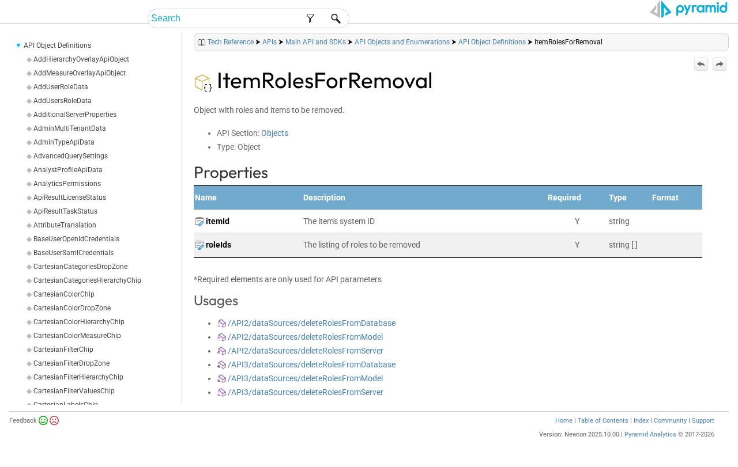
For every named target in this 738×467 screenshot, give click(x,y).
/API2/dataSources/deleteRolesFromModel (304, 336)
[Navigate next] (719, 64)
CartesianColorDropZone (72, 308)
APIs (269, 42)
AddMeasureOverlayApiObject (79, 73)
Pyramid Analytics (650, 434)
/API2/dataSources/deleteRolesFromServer (304, 350)
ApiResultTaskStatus (65, 211)
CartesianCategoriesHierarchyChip (87, 280)
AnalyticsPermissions (67, 184)
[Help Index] (727, 39)
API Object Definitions (57, 45)
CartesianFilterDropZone (71, 363)
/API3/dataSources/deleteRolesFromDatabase (311, 364)
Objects (274, 133)
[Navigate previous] (701, 64)
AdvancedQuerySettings (70, 156)
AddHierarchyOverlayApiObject (81, 59)
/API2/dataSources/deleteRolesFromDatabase (311, 323)
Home (564, 420)
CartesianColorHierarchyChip (79, 322)
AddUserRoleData (60, 87)
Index (641, 420)
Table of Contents (603, 420)
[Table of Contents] (719, 39)
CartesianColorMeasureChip (77, 336)
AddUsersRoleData (62, 101)
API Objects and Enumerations (402, 42)
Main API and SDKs (315, 42)
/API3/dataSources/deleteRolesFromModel (304, 378)
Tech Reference (231, 42)
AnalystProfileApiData (68, 170)
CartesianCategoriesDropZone (80, 267)
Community (670, 420)
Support (703, 420)
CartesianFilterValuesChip (74, 391)
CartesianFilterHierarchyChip (78, 377)
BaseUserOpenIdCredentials (76, 239)
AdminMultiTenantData (69, 128)
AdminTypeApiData (64, 142)
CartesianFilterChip (63, 349)
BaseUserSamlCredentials (73, 253)
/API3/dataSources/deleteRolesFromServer (304, 392)
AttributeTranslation (64, 225)
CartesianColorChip (64, 294)
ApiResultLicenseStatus (69, 197)
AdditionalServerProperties (74, 115)
